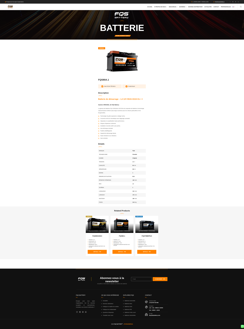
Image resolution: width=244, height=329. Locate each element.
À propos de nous (160, 6)
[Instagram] (232, 2)
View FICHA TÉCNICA (93, 230)
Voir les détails (102, 230)
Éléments (122, 35)
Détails (99, 251)
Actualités (208, 6)
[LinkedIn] (238, 2)
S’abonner (158, 279)
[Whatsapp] (235, 2)
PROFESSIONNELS (219, 1)
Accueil (149, 6)
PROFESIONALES (226, 6)
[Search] (241, 7)
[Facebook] (230, 2)
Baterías (182, 6)
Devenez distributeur (195, 6)
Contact (216, 6)
